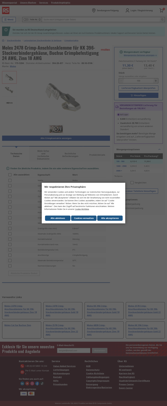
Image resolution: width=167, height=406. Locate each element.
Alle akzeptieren (110, 218)
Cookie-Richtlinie (82, 209)
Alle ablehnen (58, 218)
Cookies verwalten (84, 218)
